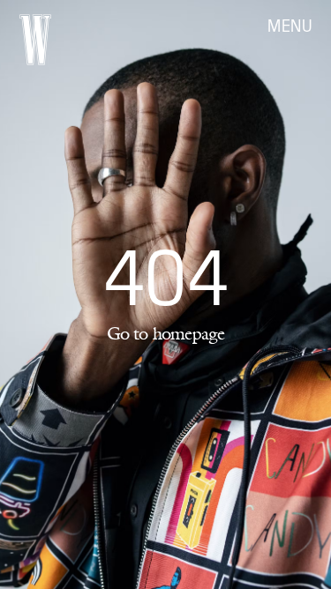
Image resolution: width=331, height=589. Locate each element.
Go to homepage (166, 333)
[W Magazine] (35, 39)
